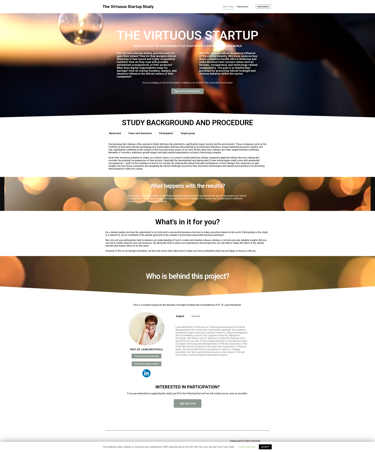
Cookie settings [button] (246, 446)
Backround (115, 133)
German (195, 316)
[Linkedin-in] (146, 373)
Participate (263, 7)
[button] (187, 91)
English (180, 316)
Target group (187, 133)
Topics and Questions (140, 133)
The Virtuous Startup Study (117, 6)
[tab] (115, 133)
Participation (166, 133)
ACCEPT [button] (265, 447)
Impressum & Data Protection (245, 441)
